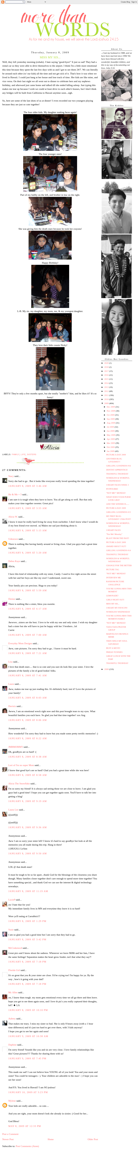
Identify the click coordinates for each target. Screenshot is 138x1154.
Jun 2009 (111, 431)
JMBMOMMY (15, 747)
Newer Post (8, 1139)
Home (51, 1139)
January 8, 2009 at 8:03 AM (27, 697)
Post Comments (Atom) (27, 1146)
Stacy (11, 476)
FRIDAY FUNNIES (114, 652)
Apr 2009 (111, 439)
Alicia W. (13, 516)
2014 (106, 383)
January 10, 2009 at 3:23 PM (28, 1092)
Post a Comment (10, 1134)
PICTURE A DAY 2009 (116, 455)
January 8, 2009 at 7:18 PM (27, 961)
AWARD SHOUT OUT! (116, 546)
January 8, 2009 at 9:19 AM (27, 801)
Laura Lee (13, 809)
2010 (106, 399)
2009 (106, 403)
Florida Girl (14, 970)
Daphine (12, 1044)
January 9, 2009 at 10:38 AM (28, 1036)
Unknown (13, 539)
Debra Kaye (14, 561)
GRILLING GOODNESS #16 (118, 466)
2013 (106, 387)
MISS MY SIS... (112, 604)
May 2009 (111, 435)
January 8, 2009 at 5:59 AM (27, 590)
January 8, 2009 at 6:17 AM (27, 608)
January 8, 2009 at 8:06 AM (27, 720)
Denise (11, 599)
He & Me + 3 (15, 494)
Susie (11, 929)
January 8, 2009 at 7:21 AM (27, 653)
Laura (11, 684)
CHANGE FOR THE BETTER (119, 565)
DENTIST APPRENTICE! (117, 470)
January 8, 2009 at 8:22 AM (27, 738)
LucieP (11, 899)
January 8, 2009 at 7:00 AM (27, 635)
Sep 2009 (111, 419)
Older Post (93, 1139)
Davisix (12, 706)
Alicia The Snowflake (19, 783)
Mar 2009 (111, 443)
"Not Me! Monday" (114, 534)
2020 (106, 363)
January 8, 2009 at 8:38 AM (27, 756)
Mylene (12, 1100)
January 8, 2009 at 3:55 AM (27, 508)
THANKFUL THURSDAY (117, 474)
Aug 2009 (111, 423)
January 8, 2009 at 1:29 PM (27, 921)
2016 (106, 375)
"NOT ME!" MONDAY (116, 493)
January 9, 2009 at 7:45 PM (27, 1058)
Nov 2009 (111, 411)
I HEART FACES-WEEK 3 (117, 485)
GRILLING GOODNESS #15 (118, 512)
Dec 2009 (111, 407)
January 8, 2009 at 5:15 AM (27, 530)
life (23, 454)
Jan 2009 (111, 451)
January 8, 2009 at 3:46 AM (27, 486)
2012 (106, 391)
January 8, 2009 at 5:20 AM (27, 552)
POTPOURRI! (112, 489)
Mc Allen (13, 992)
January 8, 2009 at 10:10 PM (28, 1010)
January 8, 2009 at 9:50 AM (27, 853)
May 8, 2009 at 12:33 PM (24, 1126)
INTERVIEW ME (113, 578)
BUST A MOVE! (113, 648)
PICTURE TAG (112, 569)
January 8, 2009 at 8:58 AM (27, 775)
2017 (106, 371)
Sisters (31, 454)
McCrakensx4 (15, 948)
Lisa (10, 661)
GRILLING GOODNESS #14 (118, 550)
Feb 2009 (111, 447)
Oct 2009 (111, 415)
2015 (106, 379)
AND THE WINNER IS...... (117, 504)
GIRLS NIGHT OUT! (115, 600)
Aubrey (12, 1018)
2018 (106, 367)
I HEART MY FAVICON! (116, 608)
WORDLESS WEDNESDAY (118, 612)
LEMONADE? (112, 596)
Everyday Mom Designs (20, 643)
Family (15, 454)
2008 (106, 669)
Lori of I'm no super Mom (21, 765)
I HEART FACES (113, 530)
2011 (106, 395)
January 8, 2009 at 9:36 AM (27, 827)
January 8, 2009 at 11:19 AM (28, 891)
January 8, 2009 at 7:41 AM (27, 675)
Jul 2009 (111, 427)
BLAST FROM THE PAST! (117, 538)
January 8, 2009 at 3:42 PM (27, 939)
